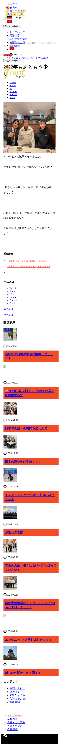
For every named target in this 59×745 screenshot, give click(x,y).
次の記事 (8, 315)
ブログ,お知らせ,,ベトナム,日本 (31, 57)
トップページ (17, 32)
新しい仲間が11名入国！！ (23, 672)
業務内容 (15, 35)
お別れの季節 (14, 532)
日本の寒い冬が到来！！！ (23, 461)
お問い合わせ (17, 688)
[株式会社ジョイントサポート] (14, 18)
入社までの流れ (19, 39)
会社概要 (15, 691)
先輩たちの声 (17, 695)
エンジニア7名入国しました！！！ (28, 639)
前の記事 (8, 309)
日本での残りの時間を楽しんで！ (27, 428)
